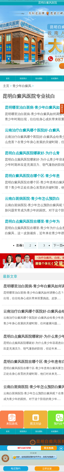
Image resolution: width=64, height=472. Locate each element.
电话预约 (15, 468)
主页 (6, 86)
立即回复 (48, 468)
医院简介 (23, 78)
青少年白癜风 (22, 86)
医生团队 (39, 78)
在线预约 (54, 78)
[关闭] (61, 448)
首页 (8, 78)
